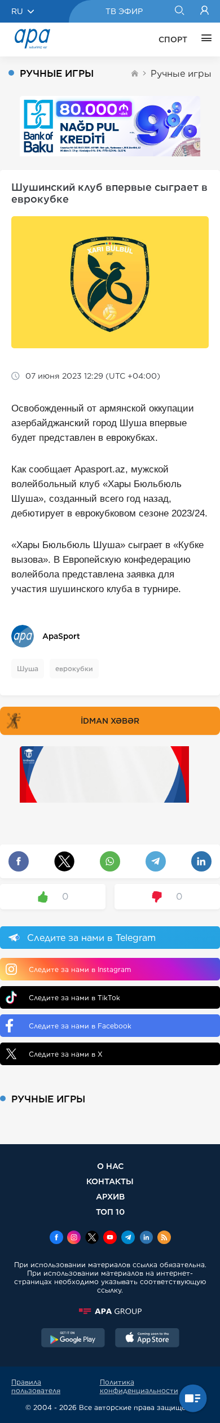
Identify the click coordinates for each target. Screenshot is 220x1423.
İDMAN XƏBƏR (110, 720)
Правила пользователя (35, 1386)
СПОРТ (173, 39)
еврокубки (74, 668)
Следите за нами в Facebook (80, 1026)
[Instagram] (74, 1238)
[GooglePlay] (73, 1339)
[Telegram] (128, 1238)
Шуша (27, 668)
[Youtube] (110, 1238)
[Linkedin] (146, 1238)
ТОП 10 (110, 1211)
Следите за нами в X (66, 1054)
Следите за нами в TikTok (74, 997)
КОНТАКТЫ (110, 1181)
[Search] (179, 11)
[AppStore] (147, 1339)
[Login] (204, 11)
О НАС (110, 1166)
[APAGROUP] (110, 1311)
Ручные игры (181, 73)
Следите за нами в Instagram (80, 969)
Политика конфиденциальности (139, 1386)
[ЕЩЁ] (204, 39)
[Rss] (164, 1238)
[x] (92, 1238)
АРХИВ (110, 1196)
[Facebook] (56, 1238)
